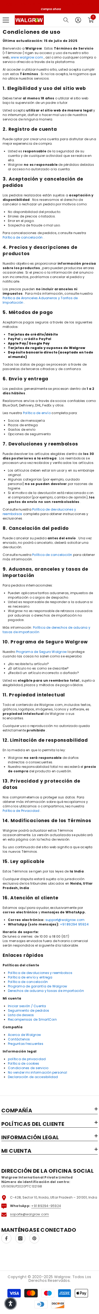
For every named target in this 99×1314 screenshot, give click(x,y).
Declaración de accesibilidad (33, 1077)
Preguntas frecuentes (25, 1043)
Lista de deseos (21, 1015)
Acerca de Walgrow (24, 1034)
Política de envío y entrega (30, 977)
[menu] (6, 20)
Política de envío (37, 413)
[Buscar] (66, 20)
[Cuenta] (78, 20)
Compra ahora (51, 9)
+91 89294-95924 (46, 1206)
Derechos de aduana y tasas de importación (46, 990)
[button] (10, 1303)
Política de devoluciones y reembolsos (40, 973)
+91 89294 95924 (74, 924)
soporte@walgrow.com (29, 1214)
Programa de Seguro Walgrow (41, 651)
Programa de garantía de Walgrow (37, 986)
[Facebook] (6, 1238)
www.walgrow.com (27, 57)
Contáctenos (19, 1039)
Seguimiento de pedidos (28, 1010)
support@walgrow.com (65, 920)
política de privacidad (27, 1059)
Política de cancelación (23, 237)
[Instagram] (20, 1238)
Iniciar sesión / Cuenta (27, 1006)
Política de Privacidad (21, 810)
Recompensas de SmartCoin (32, 1019)
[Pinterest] (34, 1238)
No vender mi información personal (37, 1072)
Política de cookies (23, 1063)
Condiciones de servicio (28, 1068)
